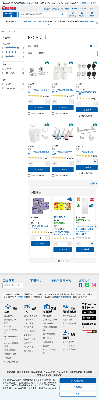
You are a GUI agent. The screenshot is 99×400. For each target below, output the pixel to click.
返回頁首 (94, 183)
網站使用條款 (23, 372)
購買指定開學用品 (33, 21)
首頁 (3, 31)
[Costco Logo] (9, 8)
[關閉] (97, 23)
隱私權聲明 (36, 372)
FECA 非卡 (11, 31)
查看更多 (78, 387)
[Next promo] (95, 227)
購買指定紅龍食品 (30, 3)
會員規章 (88, 372)
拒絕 (78, 394)
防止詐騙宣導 (19, 297)
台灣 (91, 9)
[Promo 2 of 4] (61, 261)
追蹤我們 (84, 280)
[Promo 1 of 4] (59, 261)
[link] (39, 81)
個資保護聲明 (76, 372)
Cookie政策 (49, 372)
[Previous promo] (30, 227)
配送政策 (57, 375)
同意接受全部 (77, 380)
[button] (64, 14)
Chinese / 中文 (78, 9)
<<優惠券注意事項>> (87, 3)
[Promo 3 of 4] (64, 261)
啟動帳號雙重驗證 (62, 297)
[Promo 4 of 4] (67, 261)
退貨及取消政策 (44, 375)
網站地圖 (11, 372)
